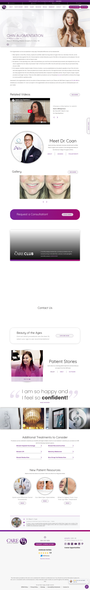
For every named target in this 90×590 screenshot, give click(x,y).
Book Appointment (74, 7)
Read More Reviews (45, 558)
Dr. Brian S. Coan (31, 519)
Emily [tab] (62, 371)
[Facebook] (69, 543)
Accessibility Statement (54, 587)
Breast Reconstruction (56, 446)
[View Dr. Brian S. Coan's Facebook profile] (24, 519)
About (11, 7)
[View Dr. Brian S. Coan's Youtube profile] (24, 522)
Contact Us (66, 587)
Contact (58, 7)
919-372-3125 (57, 3)
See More (75, 94)
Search (79, 3)
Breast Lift (20, 451)
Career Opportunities (72, 548)
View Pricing (84, 7)
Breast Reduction (23, 457)
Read (22, 503)
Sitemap (42, 587)
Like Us (34, 3)
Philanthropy (73, 154)
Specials (45, 7)
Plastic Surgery (19, 7)
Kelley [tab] (52, 371)
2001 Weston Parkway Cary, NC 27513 (73, 540)
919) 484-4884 (74, 80)
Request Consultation (45, 544)
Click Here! (67, 214)
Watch (26, 379)
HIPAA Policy (24, 587)
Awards (60, 154)
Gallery (32, 7)
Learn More (58, 1)
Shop (64, 7)
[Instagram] (65, 543)
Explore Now (64, 336)
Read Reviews (45, 402)
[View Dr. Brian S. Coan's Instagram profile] (24, 525)
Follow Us (11, 3)
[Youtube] (75, 543)
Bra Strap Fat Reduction (57, 457)
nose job (59, 75)
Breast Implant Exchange (26, 446)
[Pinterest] (82, 543)
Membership (51, 7)
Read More (78, 298)
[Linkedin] (79, 543)
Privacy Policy (34, 587)
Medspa (26, 7)
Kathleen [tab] (72, 371)
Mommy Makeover (55, 451)
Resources (38, 7)
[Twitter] (72, 543)
